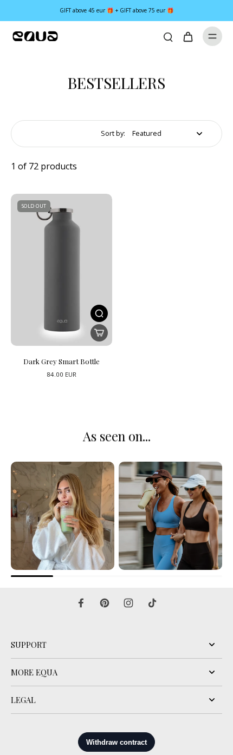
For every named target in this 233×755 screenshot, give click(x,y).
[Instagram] (128, 603)
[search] (168, 36)
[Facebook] (81, 603)
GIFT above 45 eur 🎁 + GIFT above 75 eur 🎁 (117, 10)
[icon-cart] (187, 36)
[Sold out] (99, 333)
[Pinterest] (104, 603)
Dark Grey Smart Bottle (61, 361)
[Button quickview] (99, 313)
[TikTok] (152, 603)
